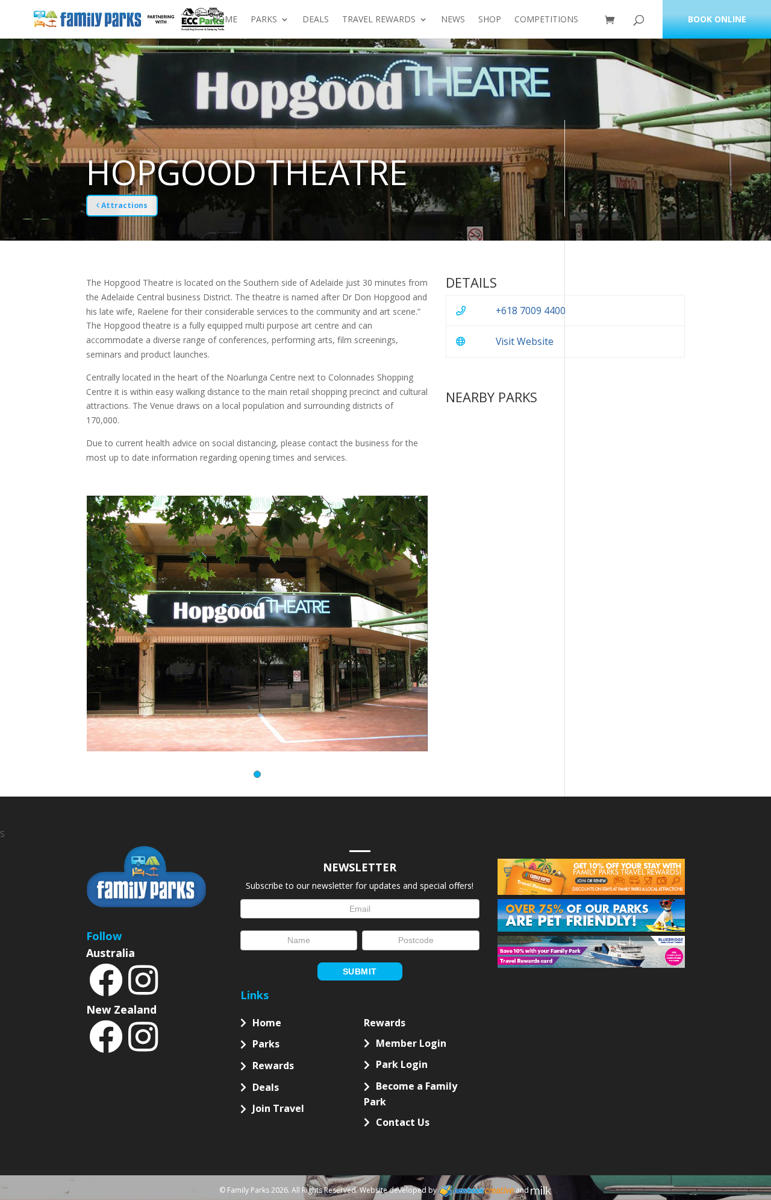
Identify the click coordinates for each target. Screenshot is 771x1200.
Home (224, 20)
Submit (360, 971)
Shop (489, 20)
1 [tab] (257, 774)
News (453, 20)
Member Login (411, 1043)
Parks (264, 20)
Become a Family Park (410, 1093)
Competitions (546, 20)
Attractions (123, 205)
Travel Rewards (379, 20)
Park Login (402, 1064)
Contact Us (402, 1122)
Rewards (273, 1065)
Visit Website (525, 341)
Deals (315, 20)
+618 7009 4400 (531, 310)
